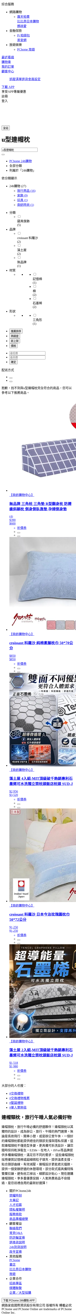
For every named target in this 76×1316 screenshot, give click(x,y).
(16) (26, 190)
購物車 (6, 62)
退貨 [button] (25, 79)
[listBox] (38, 369)
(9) (22, 195)
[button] (38, 27)
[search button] (3, 154)
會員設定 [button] (34, 79)
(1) (22, 200)
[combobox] (38, 141)
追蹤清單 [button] (15, 79)
